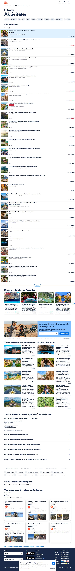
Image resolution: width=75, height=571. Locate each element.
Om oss (56, 552)
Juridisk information (39, 554)
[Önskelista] (59, 2)
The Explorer (57, 563)
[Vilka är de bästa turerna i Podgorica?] (69, 434)
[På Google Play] (30, 553)
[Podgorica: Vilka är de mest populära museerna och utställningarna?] (69, 459)
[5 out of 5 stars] (14, 504)
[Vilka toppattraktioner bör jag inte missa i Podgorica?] (69, 418)
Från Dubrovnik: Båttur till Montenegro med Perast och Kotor (14, 502)
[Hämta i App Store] (30, 558)
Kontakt (37, 552)
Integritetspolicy (67, 338)
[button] (37, 33)
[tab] (12, 468)
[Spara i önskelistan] (7, 31)
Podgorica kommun (18, 546)
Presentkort (57, 561)
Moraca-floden (8, 423)
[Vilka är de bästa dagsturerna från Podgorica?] (69, 439)
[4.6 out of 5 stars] (7, 498)
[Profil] (69, 2)
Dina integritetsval (39, 558)
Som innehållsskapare (65, 554)
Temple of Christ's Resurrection (11, 425)
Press (56, 559)
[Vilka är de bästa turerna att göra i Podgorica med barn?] (69, 444)
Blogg (56, 557)
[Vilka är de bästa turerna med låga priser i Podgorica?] (69, 454)
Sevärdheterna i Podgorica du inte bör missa (13, 430)
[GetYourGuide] (6, 2)
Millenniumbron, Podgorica (10, 427)
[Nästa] (73, 303)
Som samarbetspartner (65, 556)
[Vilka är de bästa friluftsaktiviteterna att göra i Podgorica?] (69, 449)
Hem (5, 546)
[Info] (9, 28)
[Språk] (64, 2)
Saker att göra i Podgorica (28, 546)
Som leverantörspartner (65, 552)
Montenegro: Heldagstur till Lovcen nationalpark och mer (35, 524)
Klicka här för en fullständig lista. (26, 484)
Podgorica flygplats (9, 422)
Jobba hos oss (57, 555)
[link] (37, 33)
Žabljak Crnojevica (9, 426)
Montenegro (10, 546)
